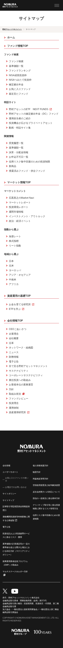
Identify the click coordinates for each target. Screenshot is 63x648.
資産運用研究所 (17, 412)
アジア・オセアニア (20, 274)
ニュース (14, 352)
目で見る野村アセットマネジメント (28, 366)
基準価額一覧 (16, 66)
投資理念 (14, 403)
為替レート (15, 236)
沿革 (11, 343)
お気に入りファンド (20, 89)
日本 (11, 261)
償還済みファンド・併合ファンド (27, 170)
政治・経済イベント (20, 221)
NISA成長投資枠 (18, 75)
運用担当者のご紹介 (20, 118)
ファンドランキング (20, 70)
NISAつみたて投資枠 (20, 79)
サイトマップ (8, 500)
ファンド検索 (16, 61)
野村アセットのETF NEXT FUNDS (28, 109)
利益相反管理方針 (40, 479)
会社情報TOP (15, 320)
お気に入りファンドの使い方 (16, 479)
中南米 (12, 279)
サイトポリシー (9, 494)
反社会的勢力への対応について (46, 492)
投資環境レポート (18, 207)
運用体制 (14, 407)
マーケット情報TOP (19, 182)
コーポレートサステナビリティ (26, 375)
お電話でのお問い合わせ (15, 487)
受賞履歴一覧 (16, 143)
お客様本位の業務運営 (21, 384)
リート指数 (15, 245)
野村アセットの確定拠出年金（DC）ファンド (33, 113)
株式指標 (14, 241)
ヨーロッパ (15, 270)
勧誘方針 (37, 472)
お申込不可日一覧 (18, 156)
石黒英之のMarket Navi (21, 197)
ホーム (11, 37)
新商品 (12, 166)
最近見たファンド (18, 93)
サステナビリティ (18, 370)
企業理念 (14, 333)
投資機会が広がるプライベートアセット (30, 123)
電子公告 (14, 361)
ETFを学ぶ (15, 309)
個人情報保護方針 (40, 465)
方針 (11, 389)
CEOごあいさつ (17, 329)
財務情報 (14, 356)
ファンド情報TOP (17, 45)
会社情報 (6, 465)
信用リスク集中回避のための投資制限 (29, 161)
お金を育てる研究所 (20, 304)
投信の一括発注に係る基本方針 (46, 498)
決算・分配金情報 (18, 152)
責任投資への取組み (20, 380)
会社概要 (14, 338)
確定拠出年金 (16, 84)
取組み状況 (15, 393)
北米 (11, 265)
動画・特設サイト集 (20, 127)
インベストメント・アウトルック (27, 216)
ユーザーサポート (10, 472)
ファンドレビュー (18, 398)
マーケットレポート (20, 202)
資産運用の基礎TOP (19, 295)
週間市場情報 (16, 211)
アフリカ (14, 284)
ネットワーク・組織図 (21, 347)
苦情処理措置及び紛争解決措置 (46, 485)
